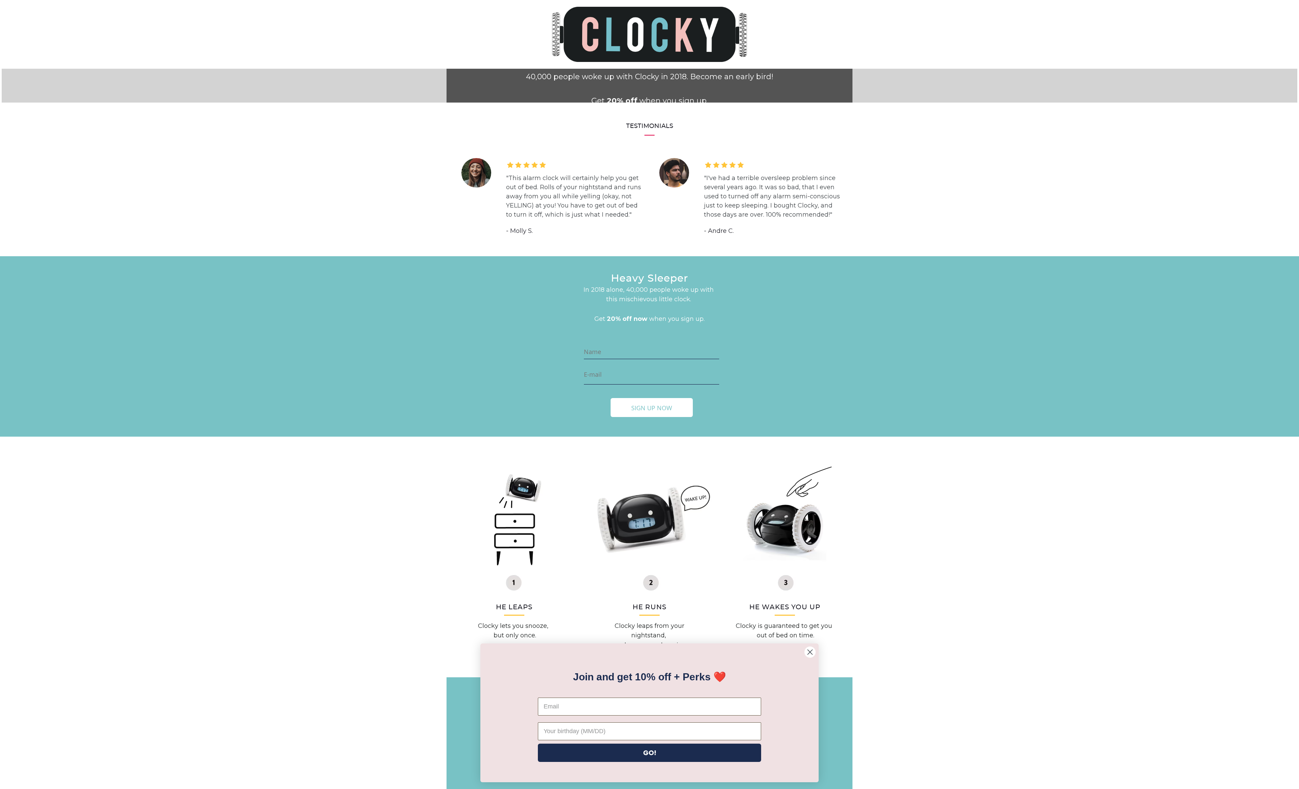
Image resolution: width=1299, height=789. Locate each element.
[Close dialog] (810, 652)
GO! (649, 753)
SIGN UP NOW (651, 408)
